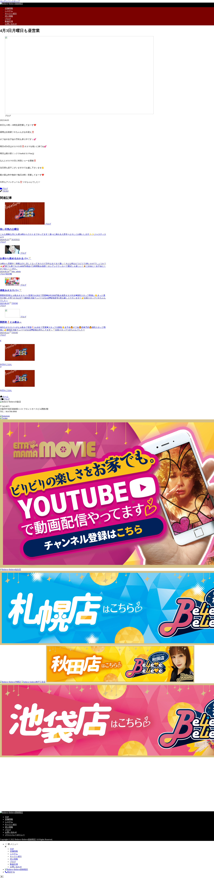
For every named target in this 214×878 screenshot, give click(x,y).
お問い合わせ (11, 832)
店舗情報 (9, 819)
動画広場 (14, 864)
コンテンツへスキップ (10, 1)
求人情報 (9, 827)
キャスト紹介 (11, 824)
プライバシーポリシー (15, 835)
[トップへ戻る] (1, 876)
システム (9, 822)
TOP (7, 817)
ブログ (5, 189)
